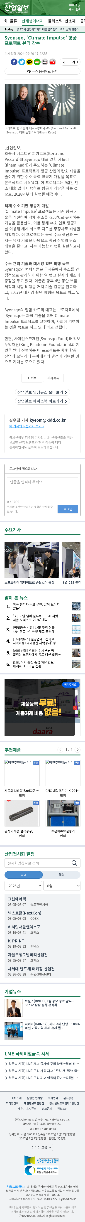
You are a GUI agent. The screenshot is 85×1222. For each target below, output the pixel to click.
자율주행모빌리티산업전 (28, 954)
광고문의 (47, 1108)
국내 (24, 875)
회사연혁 (53, 1098)
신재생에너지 (33, 21)
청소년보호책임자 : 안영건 (64, 1103)
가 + (75, 62)
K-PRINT (16, 941)
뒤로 (33, 378)
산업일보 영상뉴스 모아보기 (40, 392)
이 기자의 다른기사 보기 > (26, 426)
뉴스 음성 (38, 71)
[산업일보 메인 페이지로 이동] (17, 7)
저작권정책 (12, 1103)
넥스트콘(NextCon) (24, 913)
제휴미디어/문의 (27, 1108)
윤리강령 (68, 1098)
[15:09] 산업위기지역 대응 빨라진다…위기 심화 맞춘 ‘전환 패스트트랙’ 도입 (48, 29)
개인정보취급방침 (34, 1103)
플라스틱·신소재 (62, 21)
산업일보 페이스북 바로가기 (40, 401)
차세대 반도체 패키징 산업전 (31, 968)
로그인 (67, 509)
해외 (62, 874)
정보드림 (62, 1108)
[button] (44, 61)
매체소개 (17, 1098)
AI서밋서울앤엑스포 (24, 926)
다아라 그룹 (40, 1147)
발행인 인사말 (35, 1098)
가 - (65, 62)
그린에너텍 (17, 899)
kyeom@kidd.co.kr (48, 420)
